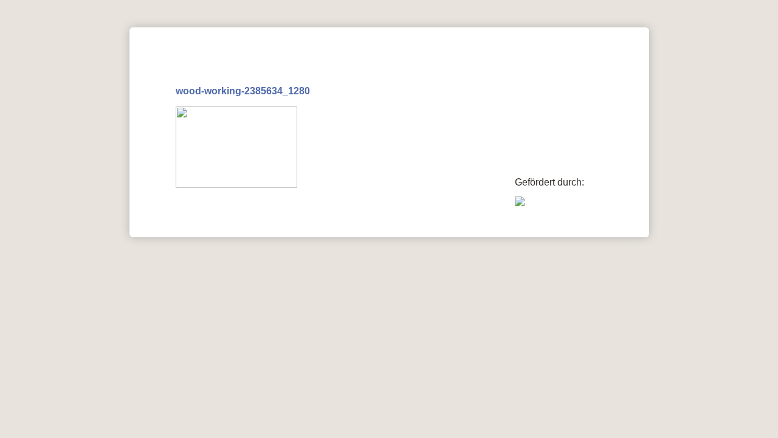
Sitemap (623, 227)
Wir (506, 35)
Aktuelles (166, 35)
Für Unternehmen (259, 35)
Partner (348, 35)
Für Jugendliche (433, 35)
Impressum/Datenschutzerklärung (521, 227)
